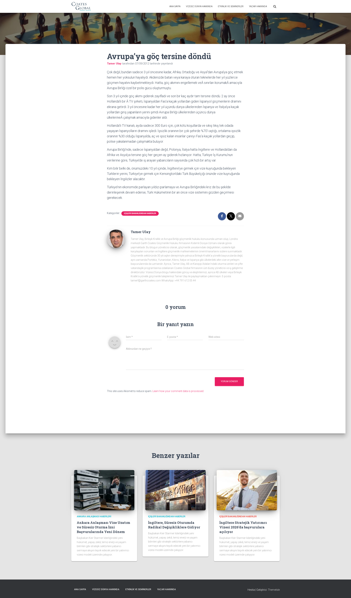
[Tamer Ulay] (116, 238)
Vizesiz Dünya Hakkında (199, 6)
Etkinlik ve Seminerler (231, 6)
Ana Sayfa (174, 6)
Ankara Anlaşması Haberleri (94, 516)
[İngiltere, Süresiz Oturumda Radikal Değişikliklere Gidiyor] (175, 490)
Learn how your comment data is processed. (178, 391)
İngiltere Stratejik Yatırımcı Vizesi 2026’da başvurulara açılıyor (243, 527)
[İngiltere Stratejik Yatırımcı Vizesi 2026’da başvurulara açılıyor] (247, 490)
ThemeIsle (274, 589)
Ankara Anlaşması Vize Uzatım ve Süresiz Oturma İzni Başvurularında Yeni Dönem (103, 527)
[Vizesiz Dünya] (81, 6)
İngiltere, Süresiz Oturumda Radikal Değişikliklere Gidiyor (174, 524)
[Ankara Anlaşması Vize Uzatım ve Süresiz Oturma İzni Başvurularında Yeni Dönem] (104, 490)
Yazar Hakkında (258, 6)
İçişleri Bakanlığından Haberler (140, 213)
